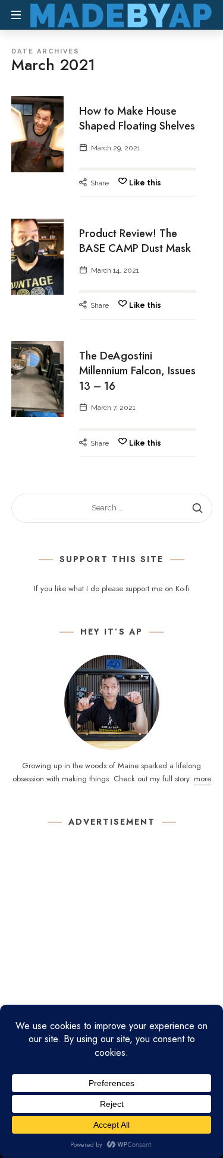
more (202, 778)
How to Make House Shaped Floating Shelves (137, 118)
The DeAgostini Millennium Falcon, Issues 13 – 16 (137, 371)
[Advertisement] (111, 956)
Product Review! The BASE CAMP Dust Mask (135, 241)
